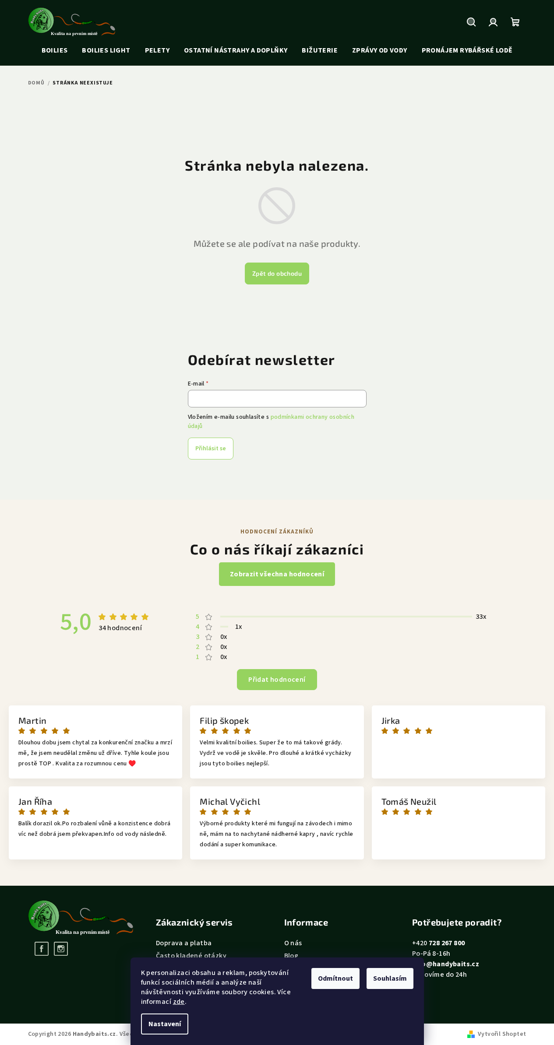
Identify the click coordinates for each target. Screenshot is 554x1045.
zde (179, 1001)
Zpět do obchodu (277, 273)
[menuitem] (55, 50)
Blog (291, 956)
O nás (293, 943)
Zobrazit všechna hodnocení (277, 574)
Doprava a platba (184, 943)
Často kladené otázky (191, 956)
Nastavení (164, 1024)
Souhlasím (390, 978)
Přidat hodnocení (276, 679)
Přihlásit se (210, 448)
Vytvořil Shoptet (502, 1034)
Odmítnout (335, 978)
